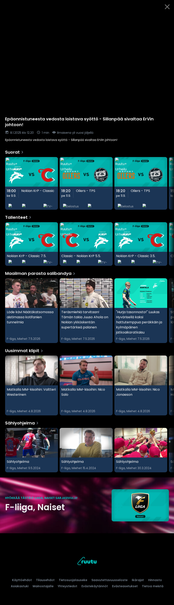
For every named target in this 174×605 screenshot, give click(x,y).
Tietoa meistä (152, 586)
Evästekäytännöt (94, 586)
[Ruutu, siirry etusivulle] (87, 561)
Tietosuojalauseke (73, 580)
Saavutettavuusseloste (109, 580)
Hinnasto (155, 580)
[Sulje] (167, 7)
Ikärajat (138, 580)
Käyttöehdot (22, 580)
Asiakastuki (19, 586)
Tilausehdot (45, 580)
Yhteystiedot (67, 586)
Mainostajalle (43, 586)
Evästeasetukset (125, 586)
